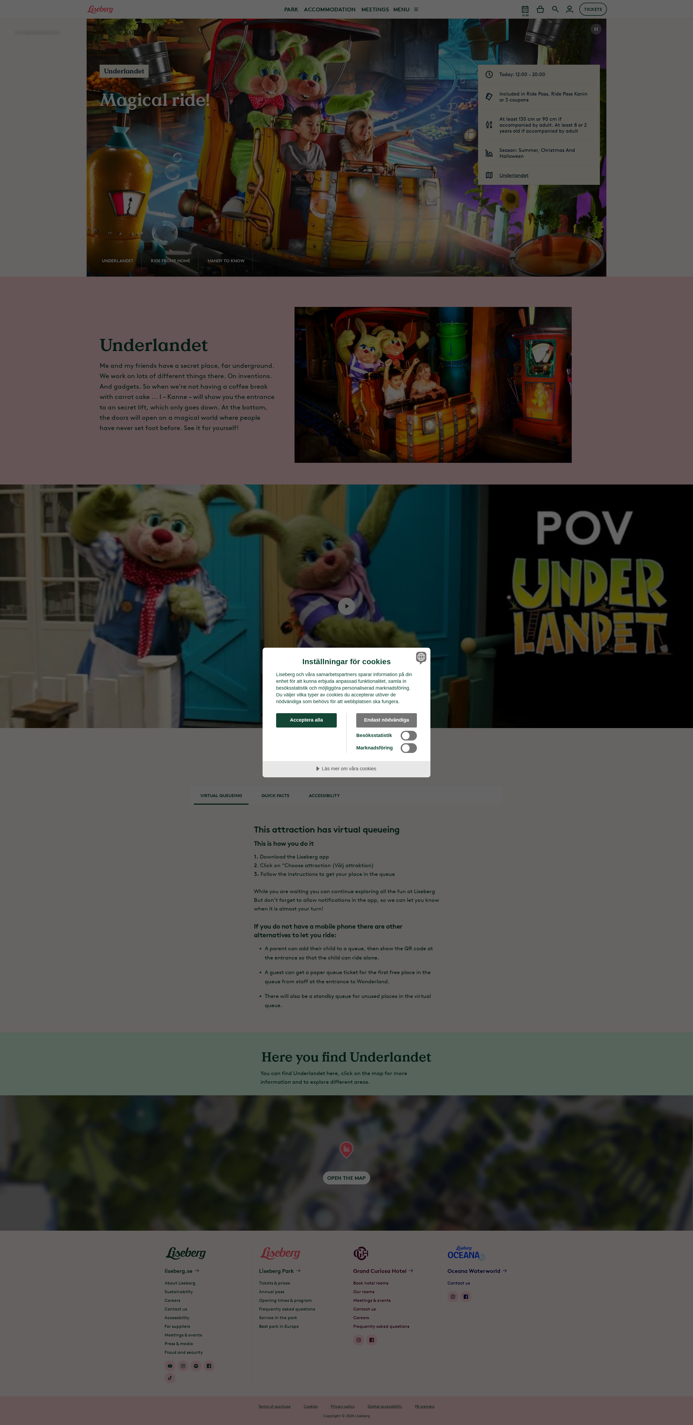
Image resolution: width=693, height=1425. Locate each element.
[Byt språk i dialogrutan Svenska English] (420, 658)
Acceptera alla (306, 720)
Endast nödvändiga (386, 720)
